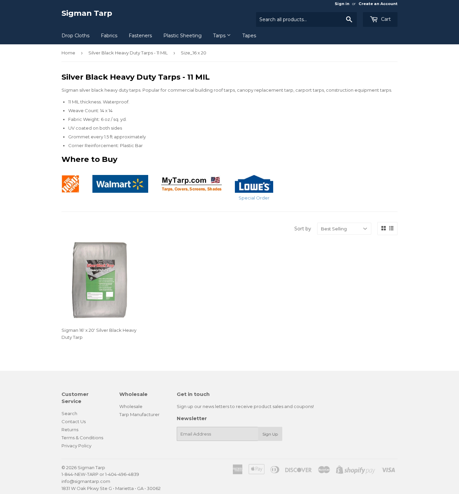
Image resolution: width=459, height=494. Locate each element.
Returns (69, 429)
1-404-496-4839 (122, 474)
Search (69, 413)
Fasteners (140, 36)
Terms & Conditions (82, 437)
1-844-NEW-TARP (79, 474)
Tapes (249, 36)
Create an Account (378, 3)
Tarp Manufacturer (139, 414)
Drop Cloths (75, 36)
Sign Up (270, 434)
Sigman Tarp (86, 13)
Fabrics (109, 36)
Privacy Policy (76, 445)
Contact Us (73, 421)
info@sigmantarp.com (85, 481)
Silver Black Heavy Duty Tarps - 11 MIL (128, 52)
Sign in (342, 3)
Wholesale (130, 406)
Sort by (302, 229)
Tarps (220, 36)
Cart (385, 19)
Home (68, 52)
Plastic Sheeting (182, 36)
